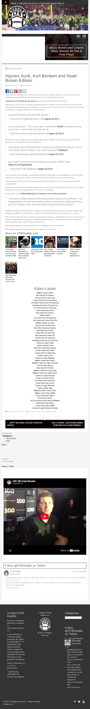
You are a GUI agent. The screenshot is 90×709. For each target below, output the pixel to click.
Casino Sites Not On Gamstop (45, 300)
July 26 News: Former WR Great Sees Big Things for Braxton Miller (10, 253)
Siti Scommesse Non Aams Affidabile (45, 401)
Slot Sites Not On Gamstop (45, 318)
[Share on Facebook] (7, 91)
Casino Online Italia (45, 388)
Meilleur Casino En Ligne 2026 (45, 370)
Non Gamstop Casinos (45, 295)
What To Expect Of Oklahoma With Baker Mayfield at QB (75, 253)
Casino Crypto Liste (45, 355)
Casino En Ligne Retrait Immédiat (45, 408)
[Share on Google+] (16, 91)
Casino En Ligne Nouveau (45, 385)
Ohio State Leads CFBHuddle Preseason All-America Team (10, 278)
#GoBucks (63, 150)
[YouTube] (83, 702)
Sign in (4, 445)
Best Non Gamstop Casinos (45, 328)
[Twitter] (79, 702)
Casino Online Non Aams (45, 350)
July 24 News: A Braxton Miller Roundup (62, 252)
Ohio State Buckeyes (49, 411)
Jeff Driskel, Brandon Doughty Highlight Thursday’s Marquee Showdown (23, 44)
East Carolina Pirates (34, 411)
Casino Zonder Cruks (45, 345)
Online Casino (45, 315)
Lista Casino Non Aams (45, 310)
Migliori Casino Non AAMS (45, 393)
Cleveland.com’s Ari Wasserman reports (20, 101)
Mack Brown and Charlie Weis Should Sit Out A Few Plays (67, 51)
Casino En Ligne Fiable (45, 343)
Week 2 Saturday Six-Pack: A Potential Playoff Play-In (37, 3)
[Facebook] (75, 702)
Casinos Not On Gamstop (45, 298)
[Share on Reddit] (20, 91)
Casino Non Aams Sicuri (45, 383)
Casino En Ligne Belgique (45, 358)
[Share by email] (24, 91)
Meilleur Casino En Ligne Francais (45, 363)
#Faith (60, 126)
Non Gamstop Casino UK (45, 335)
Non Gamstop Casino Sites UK (45, 320)
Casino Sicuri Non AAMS (45, 406)
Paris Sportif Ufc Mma (45, 368)
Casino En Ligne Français (45, 375)
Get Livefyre (11, 438)
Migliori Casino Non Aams (45, 360)
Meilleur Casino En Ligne (45, 323)
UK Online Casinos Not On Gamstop (45, 303)
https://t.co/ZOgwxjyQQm (20, 165)
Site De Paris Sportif (45, 365)
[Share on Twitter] (11, 91)
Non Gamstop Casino (45, 330)
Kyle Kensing (26, 85)
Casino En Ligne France (45, 378)
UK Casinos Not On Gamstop (45, 308)
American (10, 411)
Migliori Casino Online (45, 293)
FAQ (8, 441)
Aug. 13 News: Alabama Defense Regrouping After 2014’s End (49, 253)
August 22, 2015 (56, 154)
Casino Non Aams (45, 398)
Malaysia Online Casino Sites (45, 390)
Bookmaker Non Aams (45, 403)
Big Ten (16, 411)
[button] (45, 459)
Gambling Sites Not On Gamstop (45, 305)
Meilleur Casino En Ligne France (45, 373)
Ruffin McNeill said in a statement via (44, 194)
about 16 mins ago (12, 580)
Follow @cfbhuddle (78, 571)
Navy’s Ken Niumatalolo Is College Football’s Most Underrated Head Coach (23, 254)
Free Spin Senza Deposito (45, 380)
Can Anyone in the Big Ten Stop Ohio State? (37, 252)
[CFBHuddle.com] (17, 17)
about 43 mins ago (12, 588)
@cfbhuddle (15, 574)
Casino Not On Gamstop (45, 333)
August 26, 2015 (51, 119)
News (22, 411)
